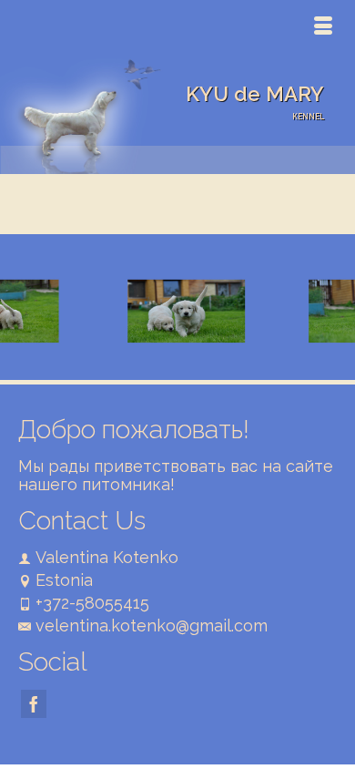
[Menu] (323, 27)
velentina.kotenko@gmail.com (152, 625)
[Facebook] (33, 704)
